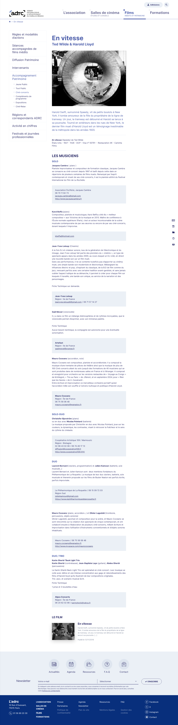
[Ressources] (173, 232)
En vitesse (18, 21)
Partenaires (62, 706)
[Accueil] (26, 13)
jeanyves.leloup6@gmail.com (68, 302)
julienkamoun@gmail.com (66, 496)
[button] (117, 681)
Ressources (105, 702)
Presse (60, 702)
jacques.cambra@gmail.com (68, 196)
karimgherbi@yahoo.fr (81, 603)
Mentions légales (107, 710)
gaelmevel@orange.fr (65, 348)
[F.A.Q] (173, 238)
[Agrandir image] (89, 78)
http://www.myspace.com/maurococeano (74, 546)
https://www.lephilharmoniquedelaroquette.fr (75, 499)
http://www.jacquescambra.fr (68, 199)
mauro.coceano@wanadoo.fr (68, 404)
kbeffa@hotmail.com (64, 236)
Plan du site (83, 710)
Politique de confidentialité (51, 691)
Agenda (81, 702)
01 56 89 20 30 (20, 713)
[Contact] (173, 244)
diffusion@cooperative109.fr (68, 449)
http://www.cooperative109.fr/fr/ (70, 452)
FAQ (122, 702)
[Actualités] (173, 220)
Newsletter (83, 706)
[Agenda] (173, 226)
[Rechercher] (166, 4)
